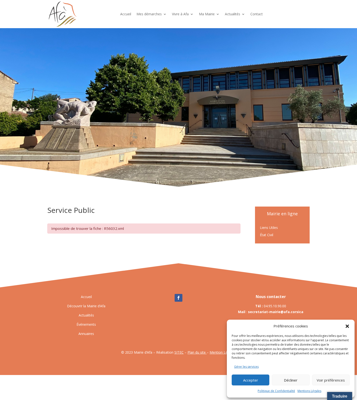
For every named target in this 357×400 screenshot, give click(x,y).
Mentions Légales (309, 391)
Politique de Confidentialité (276, 391)
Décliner (291, 380)
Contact (256, 14)
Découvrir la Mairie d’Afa (86, 306)
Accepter (250, 380)
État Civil (266, 235)
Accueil (125, 14)
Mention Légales (223, 352)
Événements (86, 324)
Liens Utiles (269, 228)
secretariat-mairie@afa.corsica (275, 311)
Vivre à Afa (180, 14)
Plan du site (197, 352)
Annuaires (86, 333)
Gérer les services (246, 367)
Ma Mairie (207, 14)
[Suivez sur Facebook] (178, 298)
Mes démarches (149, 14)
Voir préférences (331, 380)
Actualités (232, 14)
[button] (347, 326)
